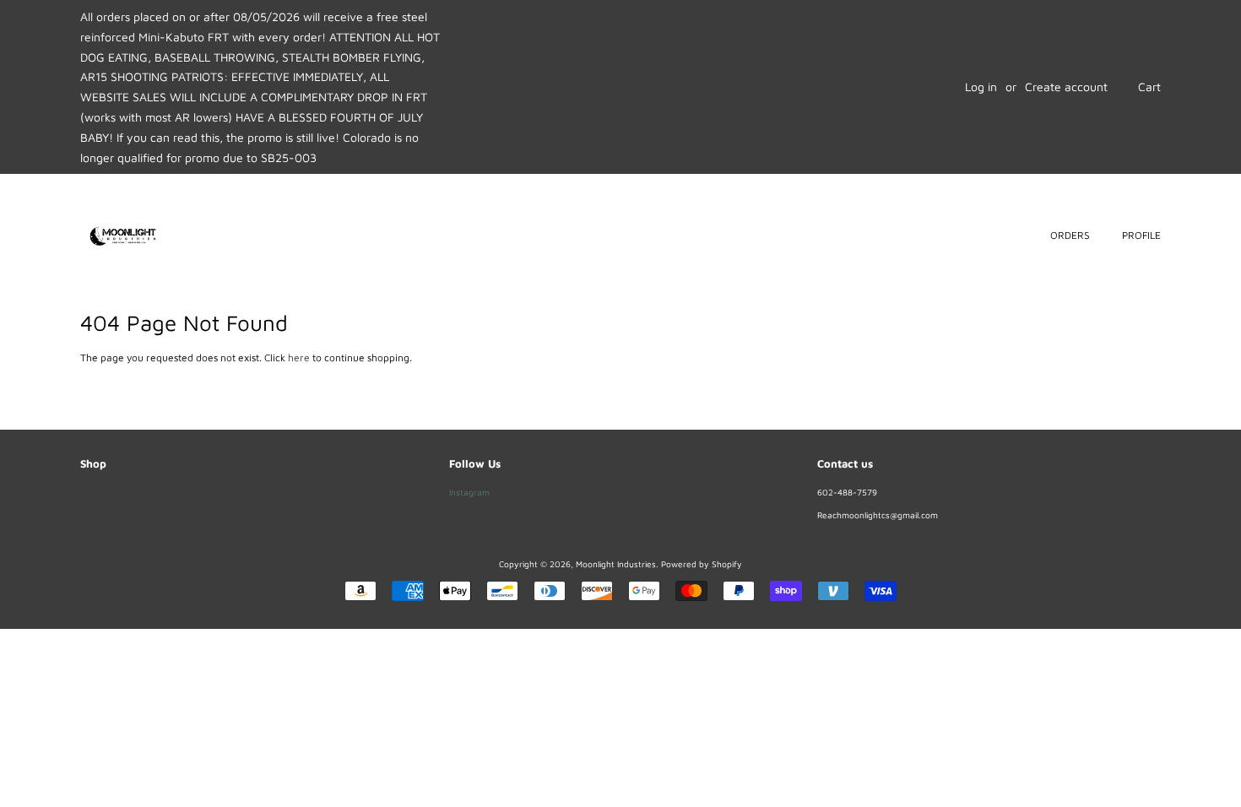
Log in (981, 86)
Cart (1149, 86)
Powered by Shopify (701, 564)
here (299, 357)
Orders (1070, 235)
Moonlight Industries (616, 564)
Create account (1066, 86)
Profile (1141, 235)
